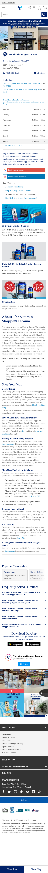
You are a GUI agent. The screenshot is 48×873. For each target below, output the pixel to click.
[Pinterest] (21, 816)
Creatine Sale (8, 302)
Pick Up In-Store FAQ (32, 415)
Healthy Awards (8, 451)
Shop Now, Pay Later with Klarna (18, 190)
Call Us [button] (24, 824)
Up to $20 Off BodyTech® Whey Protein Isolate (21, 265)
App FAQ (37, 559)
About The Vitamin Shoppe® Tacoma (18, 318)
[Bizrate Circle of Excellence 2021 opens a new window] (12, 834)
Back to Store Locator (14, 145)
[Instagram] (15, 816)
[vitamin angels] (27, 835)
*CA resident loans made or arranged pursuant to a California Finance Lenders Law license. (24, 450)
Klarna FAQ (13, 514)
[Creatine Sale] (24, 289)
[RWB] (35, 835)
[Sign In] (40, 8)
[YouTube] (27, 816)
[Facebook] (3, 816)
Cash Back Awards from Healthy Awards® (22, 198)
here (43, 439)
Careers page (14, 572)
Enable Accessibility (9, 2)
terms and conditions (21, 441)
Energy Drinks (36, 595)
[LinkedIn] (33, 816)
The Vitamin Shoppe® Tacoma (23, 54)
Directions (38, 73)
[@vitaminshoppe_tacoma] (8, 680)
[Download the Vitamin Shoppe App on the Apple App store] (33, 667)
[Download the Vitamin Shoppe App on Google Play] (15, 667)
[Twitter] (9, 816)
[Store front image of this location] (24, 38)
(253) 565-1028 (8, 73)
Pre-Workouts (9, 595)
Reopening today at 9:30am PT (16, 61)
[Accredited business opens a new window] (20, 835)
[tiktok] (39, 816)
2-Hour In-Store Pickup (14, 187)
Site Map (5, 844)
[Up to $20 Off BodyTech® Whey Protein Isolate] (24, 251)
